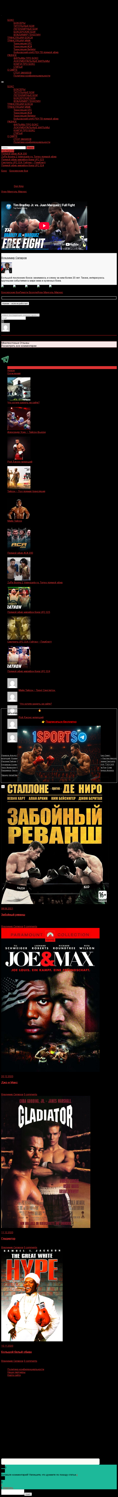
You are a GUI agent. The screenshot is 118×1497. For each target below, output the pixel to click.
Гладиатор (8, 1238)
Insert (28, 1494)
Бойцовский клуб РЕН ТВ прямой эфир (36, 52)
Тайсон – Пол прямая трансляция (26, 491)
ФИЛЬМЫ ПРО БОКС (26, 58)
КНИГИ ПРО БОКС (24, 64)
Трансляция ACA (23, 46)
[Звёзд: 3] (31, 286)
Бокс (4, 170)
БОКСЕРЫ (20, 23)
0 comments (30, 926)
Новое (11, 370)
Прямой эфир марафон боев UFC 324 (28, 671)
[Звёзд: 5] (55, 286)
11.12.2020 (7, 1232)
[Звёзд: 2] (19, 286)
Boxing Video (8, 3)
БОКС (10, 20)
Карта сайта (14, 1375)
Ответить (8, 1487)
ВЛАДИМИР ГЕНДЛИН (27, 34)
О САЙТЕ (12, 69)
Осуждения (13, 373)
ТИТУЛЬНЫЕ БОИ (24, 26)
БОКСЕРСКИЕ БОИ (24, 31)
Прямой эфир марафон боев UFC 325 (28, 612)
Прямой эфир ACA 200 (20, 552)
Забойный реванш (13, 914)
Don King (19, 186)
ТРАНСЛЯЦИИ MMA (18, 40)
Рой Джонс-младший (19, 461)
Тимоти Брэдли (28, 292)
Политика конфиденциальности (32, 75)
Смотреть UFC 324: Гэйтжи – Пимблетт (29, 641)
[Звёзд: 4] (43, 286)
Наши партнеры (16, 1372)
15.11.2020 (7, 1345)
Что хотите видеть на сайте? (23, 402)
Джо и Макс (9, 1082)
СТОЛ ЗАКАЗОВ (22, 72)
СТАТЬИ (18, 66)
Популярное (14, 367)
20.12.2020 (7, 1076)
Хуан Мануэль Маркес (14, 191)
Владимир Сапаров (14, 258)
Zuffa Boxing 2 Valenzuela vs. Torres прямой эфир (35, 582)
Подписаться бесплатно (61, 721)
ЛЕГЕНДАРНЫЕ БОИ (26, 28)
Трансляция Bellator (25, 49)
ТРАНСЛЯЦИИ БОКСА (20, 37)
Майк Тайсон (14, 520)
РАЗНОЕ (12, 55)
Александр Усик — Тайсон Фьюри (26, 432)
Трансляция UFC (23, 43)
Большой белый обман (16, 1352)
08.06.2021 (7, 908)
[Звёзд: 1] (7, 286)
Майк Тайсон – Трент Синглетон (37, 690)
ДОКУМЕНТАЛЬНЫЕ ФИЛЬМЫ (32, 61)
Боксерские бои (18, 170)
